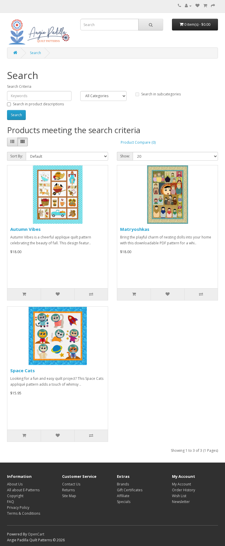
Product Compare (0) (138, 142)
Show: (125, 156)
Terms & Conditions (23, 513)
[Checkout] (213, 5)
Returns (68, 489)
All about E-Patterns (23, 489)
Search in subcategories (161, 94)
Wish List (179, 495)
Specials (123, 501)
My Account (181, 484)
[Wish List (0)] (197, 5)
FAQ (10, 501)
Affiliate (123, 495)
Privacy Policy (18, 507)
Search (35, 52)
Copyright (15, 495)
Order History (183, 489)
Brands (123, 484)
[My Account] (188, 5)
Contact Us (71, 484)
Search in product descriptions (38, 104)
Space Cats (22, 370)
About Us (15, 484)
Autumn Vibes (25, 229)
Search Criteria (19, 86)
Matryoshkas (134, 229)
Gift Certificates (129, 489)
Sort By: (16, 156)
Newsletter (181, 501)
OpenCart (36, 534)
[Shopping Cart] (205, 5)
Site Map (69, 495)
